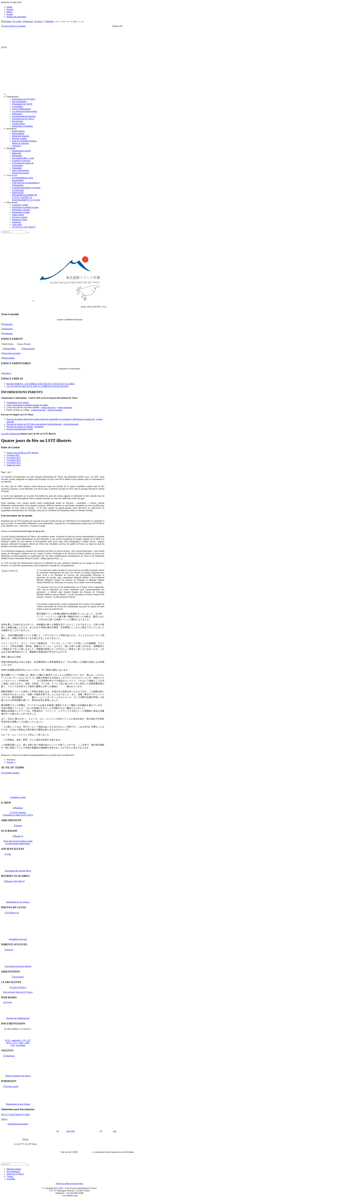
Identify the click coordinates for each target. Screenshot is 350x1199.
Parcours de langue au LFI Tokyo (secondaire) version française (34, 424)
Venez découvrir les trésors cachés (18, 841)
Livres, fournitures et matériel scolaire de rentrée (27, 405)
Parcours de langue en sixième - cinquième (25, 426)
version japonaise (64, 407)
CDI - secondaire (18, 1045)
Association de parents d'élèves (18, 966)
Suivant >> (11, 762)
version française (48, 407)
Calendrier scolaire (18, 797)
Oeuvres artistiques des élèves (18, 1076)
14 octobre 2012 (14, 462)
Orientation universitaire (18, 1124)
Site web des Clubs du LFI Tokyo (18, 992)
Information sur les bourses (18, 902)
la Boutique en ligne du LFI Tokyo (18, 815)
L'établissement (14, 434)
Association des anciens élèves (18, 871)
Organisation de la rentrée (18, 402)
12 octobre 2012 (14, 457)
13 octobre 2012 (14, 460)
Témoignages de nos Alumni (17, 1104)
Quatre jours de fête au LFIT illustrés (22, 453)
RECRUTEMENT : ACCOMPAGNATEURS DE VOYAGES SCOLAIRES (41, 384)
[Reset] (28, 232)
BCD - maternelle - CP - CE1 (18, 1040)
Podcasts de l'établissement (17, 1018)
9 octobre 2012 (13, 455)
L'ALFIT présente (18, 812)
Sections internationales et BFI (20, 429)
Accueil (4, 434)
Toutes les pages (14, 465)
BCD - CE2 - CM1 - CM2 (17, 1043)
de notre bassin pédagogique (18, 843)
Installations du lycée (18, 939)
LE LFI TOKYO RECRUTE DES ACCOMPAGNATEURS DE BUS (38, 386)
